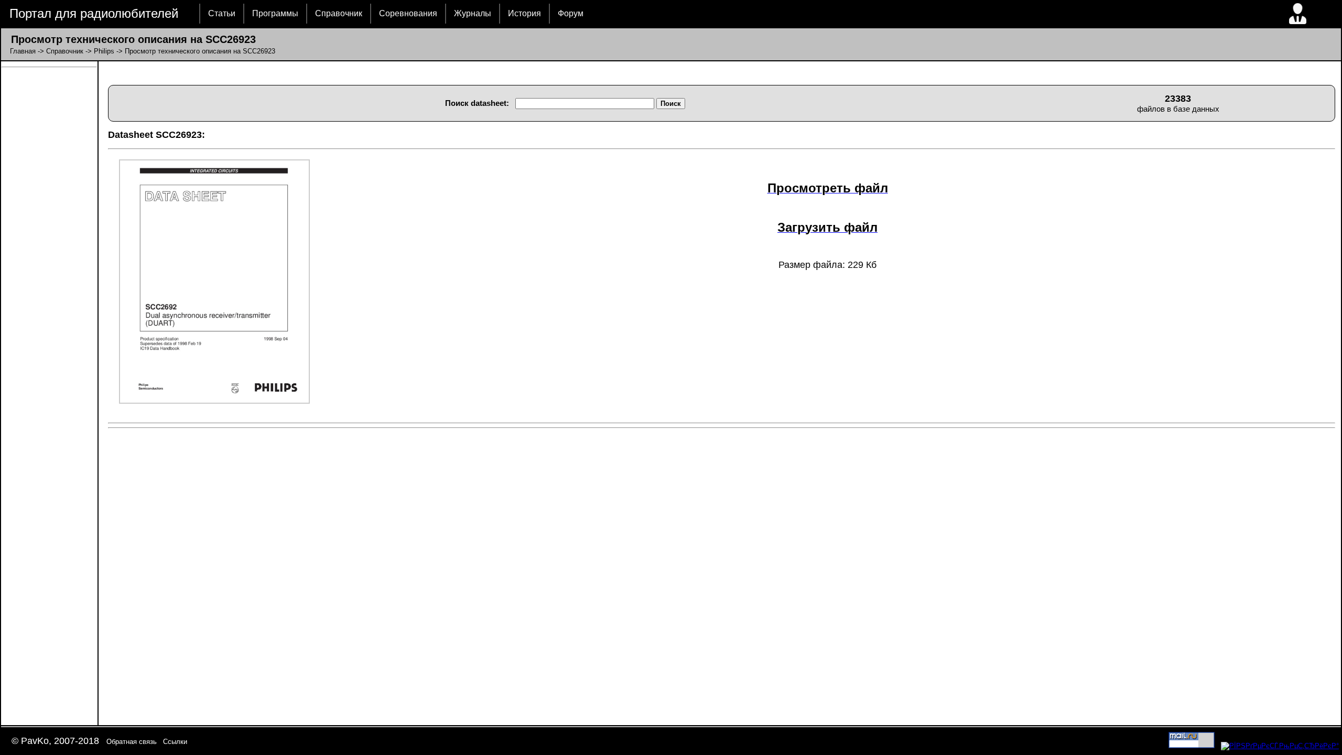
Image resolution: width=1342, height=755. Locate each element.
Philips (104, 51)
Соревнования (408, 13)
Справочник (338, 13)
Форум (570, 13)
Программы (275, 13)
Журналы (472, 13)
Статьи (221, 13)
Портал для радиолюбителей (93, 13)
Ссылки (175, 742)
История (524, 13)
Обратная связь (131, 742)
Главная (23, 51)
